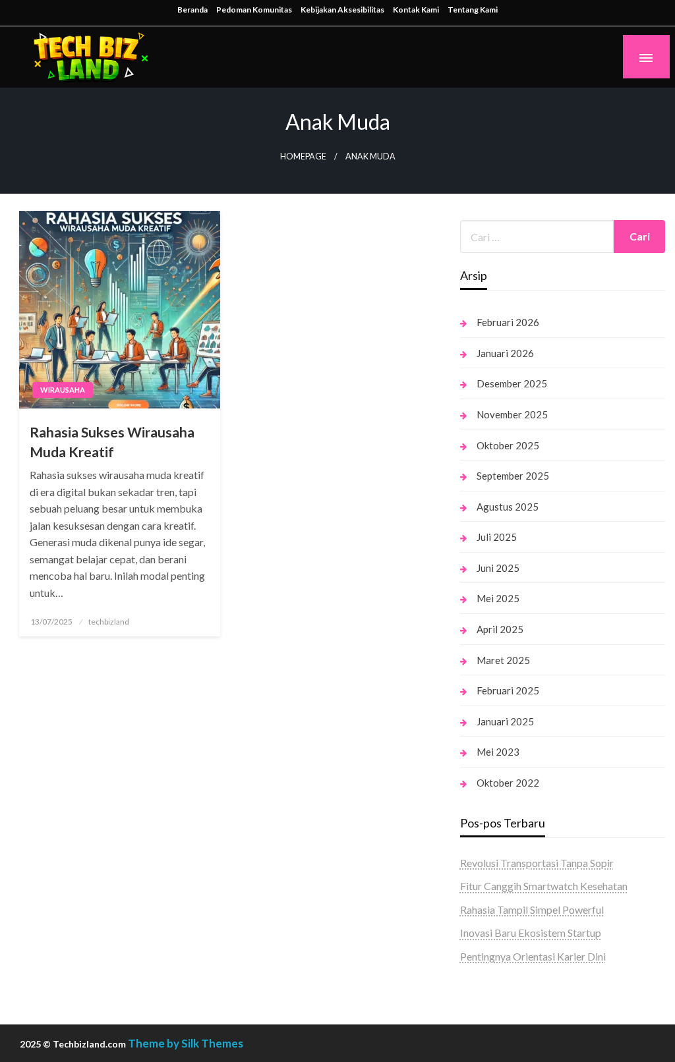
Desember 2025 (512, 383)
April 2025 (500, 629)
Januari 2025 (505, 721)
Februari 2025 (508, 690)
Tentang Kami (473, 9)
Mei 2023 (498, 752)
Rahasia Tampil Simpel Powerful (532, 909)
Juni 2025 (498, 568)
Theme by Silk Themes (185, 1043)
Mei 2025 (498, 598)
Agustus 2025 (508, 507)
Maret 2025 (503, 660)
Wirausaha (62, 389)
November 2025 (512, 414)
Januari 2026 (505, 353)
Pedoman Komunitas (254, 9)
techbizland (108, 622)
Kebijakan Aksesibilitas (342, 9)
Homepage (303, 156)
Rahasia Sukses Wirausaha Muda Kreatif (112, 441)
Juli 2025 (497, 537)
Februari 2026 (508, 322)
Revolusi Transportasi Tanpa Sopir (537, 862)
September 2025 (513, 476)
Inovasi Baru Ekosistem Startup (530, 932)
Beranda (192, 9)
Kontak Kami (416, 9)
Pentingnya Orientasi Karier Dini (533, 956)
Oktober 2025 (508, 445)
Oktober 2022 (508, 783)
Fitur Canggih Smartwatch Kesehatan (544, 886)
